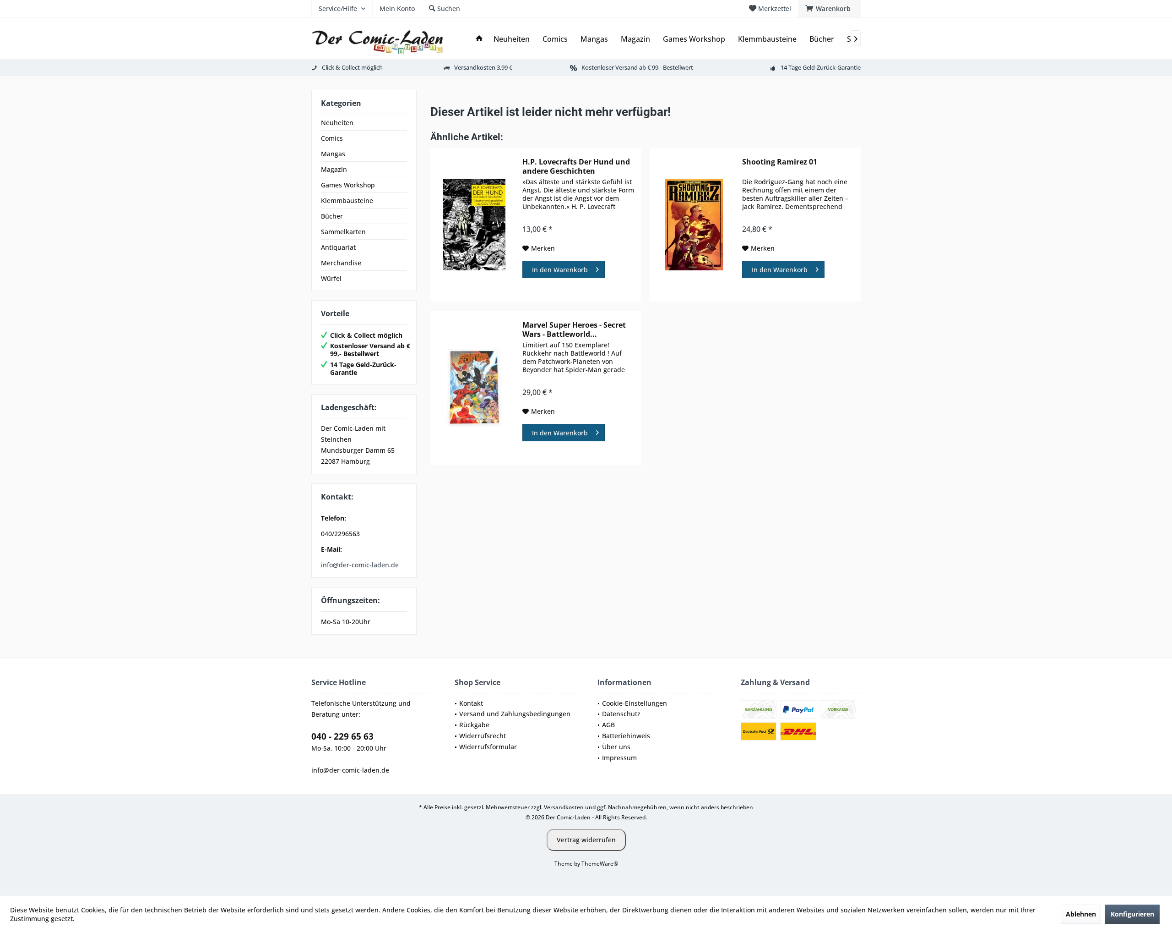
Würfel (331, 278)
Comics (332, 138)
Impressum (619, 757)
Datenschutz (621, 713)
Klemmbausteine (347, 200)
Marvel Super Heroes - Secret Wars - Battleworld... (574, 329)
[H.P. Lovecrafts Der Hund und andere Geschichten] (474, 224)
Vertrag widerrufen (586, 839)
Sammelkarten (343, 231)
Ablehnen (1081, 914)
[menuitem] (829, 8)
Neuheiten (337, 122)
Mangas (333, 153)
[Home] (479, 39)
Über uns (616, 746)
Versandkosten (564, 807)
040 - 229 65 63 (342, 736)
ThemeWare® (599, 863)
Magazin (334, 169)
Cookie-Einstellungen (634, 703)
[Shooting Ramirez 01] (694, 224)
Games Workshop (348, 185)
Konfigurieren (1132, 914)
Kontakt (471, 703)
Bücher (332, 216)
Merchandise (341, 262)
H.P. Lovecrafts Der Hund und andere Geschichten (576, 166)
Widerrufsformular (488, 746)
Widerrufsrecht (482, 735)
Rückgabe (474, 724)
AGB (608, 724)
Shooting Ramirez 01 (779, 162)
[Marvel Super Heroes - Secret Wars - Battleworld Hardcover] (474, 387)
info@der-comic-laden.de (360, 564)
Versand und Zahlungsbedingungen (514, 713)
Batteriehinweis (626, 735)
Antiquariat (338, 247)
